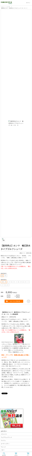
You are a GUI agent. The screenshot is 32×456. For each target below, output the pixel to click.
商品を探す (4, 455)
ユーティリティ (5, 443)
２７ (3, 285)
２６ (21, 282)
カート (28, 455)
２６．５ (26, 282)
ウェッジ (3, 447)
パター (3, 450)
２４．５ (4, 282)
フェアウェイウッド (6, 437)
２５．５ (15, 282)
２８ (7, 285)
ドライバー (4, 434)
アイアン (3, 440)
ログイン (28, 2)
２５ (9, 282)
